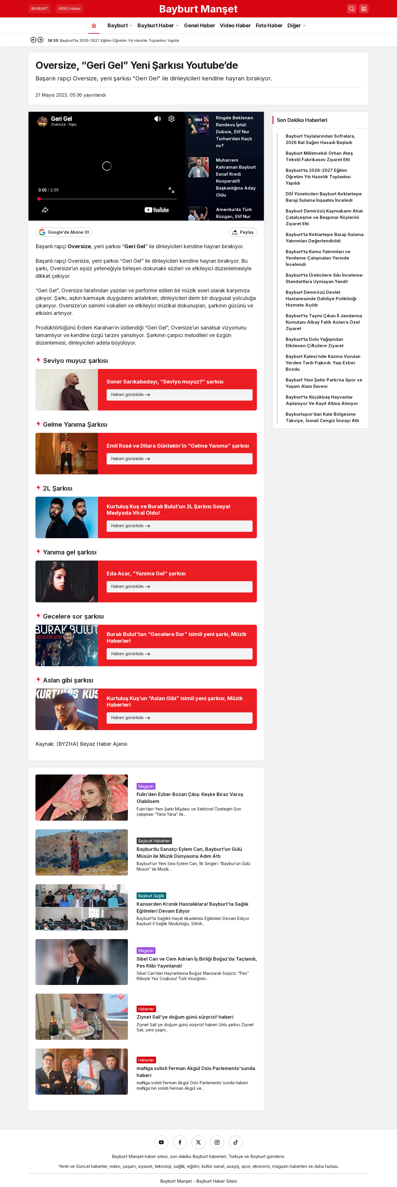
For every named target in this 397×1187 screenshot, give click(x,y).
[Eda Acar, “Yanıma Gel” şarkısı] (146, 581)
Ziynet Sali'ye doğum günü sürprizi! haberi (185, 1017)
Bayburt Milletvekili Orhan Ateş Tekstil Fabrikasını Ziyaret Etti (319, 156)
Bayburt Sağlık (151, 895)
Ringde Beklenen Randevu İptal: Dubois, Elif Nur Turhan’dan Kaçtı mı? (234, 131)
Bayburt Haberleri (154, 840)
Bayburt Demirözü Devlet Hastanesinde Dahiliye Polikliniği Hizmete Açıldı (321, 298)
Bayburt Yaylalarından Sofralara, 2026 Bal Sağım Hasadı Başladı (320, 139)
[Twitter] (198, 1142)
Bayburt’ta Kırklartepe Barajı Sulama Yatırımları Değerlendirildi (325, 238)
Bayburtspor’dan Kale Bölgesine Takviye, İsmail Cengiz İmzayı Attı (322, 417)
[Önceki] (33, 40)
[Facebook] (180, 1142)
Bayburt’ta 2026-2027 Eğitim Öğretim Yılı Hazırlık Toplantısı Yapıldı (318, 176)
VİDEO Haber (69, 8)
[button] (364, 8)
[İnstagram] (217, 1142)
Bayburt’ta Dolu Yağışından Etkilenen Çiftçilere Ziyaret (315, 342)
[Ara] (351, 8)
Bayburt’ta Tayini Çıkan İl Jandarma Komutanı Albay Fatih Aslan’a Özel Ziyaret (324, 322)
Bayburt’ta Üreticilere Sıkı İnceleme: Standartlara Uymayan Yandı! (325, 278)
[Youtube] (161, 1142)
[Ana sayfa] (93, 25)
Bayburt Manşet (198, 9)
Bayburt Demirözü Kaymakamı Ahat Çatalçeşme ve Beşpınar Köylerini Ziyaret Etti (324, 217)
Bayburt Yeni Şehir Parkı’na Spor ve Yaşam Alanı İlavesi (324, 383)
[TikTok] (236, 1142)
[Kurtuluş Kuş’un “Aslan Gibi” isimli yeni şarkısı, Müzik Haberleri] (146, 709)
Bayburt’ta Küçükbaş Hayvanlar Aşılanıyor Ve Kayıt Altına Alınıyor (322, 400)
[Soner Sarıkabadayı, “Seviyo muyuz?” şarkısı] (146, 389)
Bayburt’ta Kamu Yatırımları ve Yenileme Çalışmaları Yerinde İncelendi (318, 258)
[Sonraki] (40, 40)
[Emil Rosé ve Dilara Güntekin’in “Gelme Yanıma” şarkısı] (146, 453)
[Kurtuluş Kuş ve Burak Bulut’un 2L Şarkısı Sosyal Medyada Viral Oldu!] (146, 517)
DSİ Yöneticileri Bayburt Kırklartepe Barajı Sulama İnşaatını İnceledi (324, 197)
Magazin (146, 786)
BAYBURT (39, 8)
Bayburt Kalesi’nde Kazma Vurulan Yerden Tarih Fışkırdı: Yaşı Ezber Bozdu (323, 363)
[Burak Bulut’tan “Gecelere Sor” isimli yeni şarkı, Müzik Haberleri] (146, 645)
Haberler (146, 1008)
